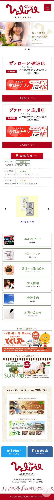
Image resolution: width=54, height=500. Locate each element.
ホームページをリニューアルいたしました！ (21, 174)
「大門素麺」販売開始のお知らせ (17, 165)
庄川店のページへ (27, 145)
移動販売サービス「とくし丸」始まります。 (21, 184)
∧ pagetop (46, 492)
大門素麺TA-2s (27, 221)
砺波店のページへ (27, 98)
